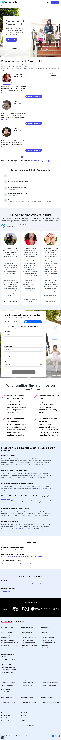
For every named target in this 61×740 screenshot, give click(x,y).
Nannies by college (37, 583)
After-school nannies (7, 648)
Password (6, 361)
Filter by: (51, 73)
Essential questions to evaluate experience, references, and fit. (18, 550)
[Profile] (6, 79)
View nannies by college (39, 161)
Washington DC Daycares (9, 669)
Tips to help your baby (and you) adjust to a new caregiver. (17, 563)
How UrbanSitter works (7, 627)
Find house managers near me (50, 702)
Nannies (8, 6)
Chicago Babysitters (27, 648)
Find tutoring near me (28, 685)
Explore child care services (9, 692)
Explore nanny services (9, 583)
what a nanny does (42, 464)
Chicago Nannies (47, 648)
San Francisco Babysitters (29, 642)
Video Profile (7, 83)
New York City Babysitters (29, 635)
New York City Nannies (48, 635)
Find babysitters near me (29, 632)
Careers (23, 720)
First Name (7, 331)
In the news (24, 723)
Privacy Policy (15, 328)
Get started (11, 40)
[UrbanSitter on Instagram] (55, 735)
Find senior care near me (29, 702)
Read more (4, 92)
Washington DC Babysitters (29, 645)
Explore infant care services (50, 682)
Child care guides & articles (8, 632)
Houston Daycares (7, 664)
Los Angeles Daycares (8, 662)
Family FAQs (4, 630)
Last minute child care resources (10, 642)
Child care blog (5, 635)
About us (23, 715)
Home (3, 6)
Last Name (7, 339)
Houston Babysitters (27, 640)
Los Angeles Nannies (48, 637)
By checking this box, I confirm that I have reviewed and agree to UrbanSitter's (22, 327)
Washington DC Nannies (49, 645)
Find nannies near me (48, 632)
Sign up (55, 2)
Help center (4, 718)
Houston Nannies (47, 640)
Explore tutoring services (29, 682)
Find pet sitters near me (8, 702)
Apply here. (17, 44)
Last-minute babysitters (8, 685)
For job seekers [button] (20, 621)
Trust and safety (25, 718)
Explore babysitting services (30, 630)
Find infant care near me (49, 685)
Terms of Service (25, 328)
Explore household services (50, 700)
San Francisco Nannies (48, 642)
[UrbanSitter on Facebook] (52, 735)
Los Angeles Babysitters (29, 637)
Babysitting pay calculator (8, 640)
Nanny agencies (5, 499)
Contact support (5, 715)
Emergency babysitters (8, 682)
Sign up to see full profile (33, 96)
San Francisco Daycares (8, 667)
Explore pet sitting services (9, 700)
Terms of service (17, 735)
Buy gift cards (5, 720)
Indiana (15, 6)
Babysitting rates (5, 637)
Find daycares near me (8, 657)
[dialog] (2, 737)
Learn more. (6, 70)
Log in (47, 2)
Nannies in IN (6, 591)
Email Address (8, 346)
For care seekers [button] (6, 621)
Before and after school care (9, 645)
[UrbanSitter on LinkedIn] (58, 735)
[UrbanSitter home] (11, 2)
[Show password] (41, 364)
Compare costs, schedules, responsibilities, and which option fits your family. (22, 556)
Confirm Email (8, 354)
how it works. (41, 477)
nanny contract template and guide (23, 528)
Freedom (21, 6)
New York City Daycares (9, 659)
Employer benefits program (28, 725)
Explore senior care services (30, 700)
